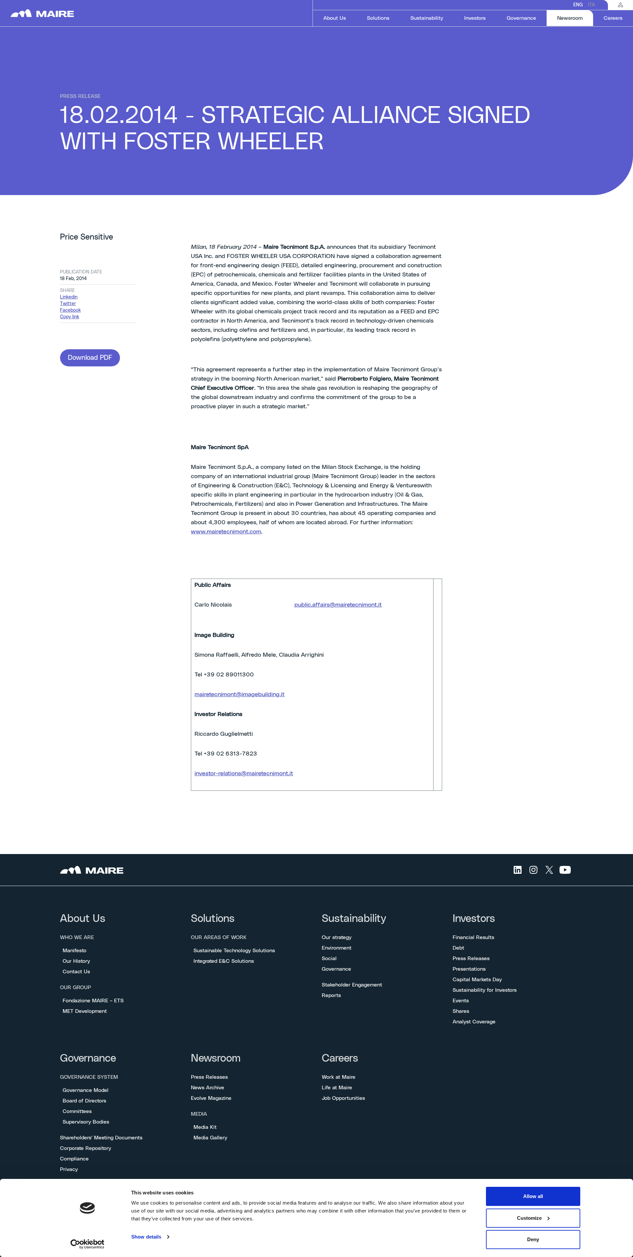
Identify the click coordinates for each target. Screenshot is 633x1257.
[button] (90, 357)
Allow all (533, 1196)
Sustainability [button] (426, 18)
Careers (340, 1058)
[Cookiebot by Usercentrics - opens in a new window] (87, 1244)
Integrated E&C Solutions (224, 961)
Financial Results (473, 937)
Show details (146, 1237)
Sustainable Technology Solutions (234, 950)
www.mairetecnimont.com (226, 532)
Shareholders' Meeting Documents (101, 1137)
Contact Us (76, 971)
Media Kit (205, 1127)
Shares (461, 1011)
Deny (533, 1239)
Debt (458, 948)
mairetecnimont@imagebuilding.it (240, 695)
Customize (529, 1218)
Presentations (469, 969)
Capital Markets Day (477, 979)
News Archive (207, 1087)
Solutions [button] (378, 18)
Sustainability (354, 918)
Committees (77, 1111)
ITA (591, 5)
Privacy (69, 1169)
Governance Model (85, 1090)
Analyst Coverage (474, 1021)
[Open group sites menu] (620, 5)
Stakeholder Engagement (352, 984)
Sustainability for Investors (485, 990)
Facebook (70, 310)
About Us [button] (334, 18)
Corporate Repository (85, 1148)
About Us (82, 918)
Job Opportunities (343, 1098)
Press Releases (471, 958)
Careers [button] (613, 18)
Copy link (69, 317)
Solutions (212, 918)
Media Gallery (210, 1137)
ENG (578, 5)
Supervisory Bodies (86, 1122)
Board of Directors (84, 1100)
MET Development (85, 1011)
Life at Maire (337, 1087)
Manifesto (74, 950)
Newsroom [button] (575, 18)
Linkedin (68, 297)
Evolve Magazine (211, 1098)
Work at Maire (338, 1077)
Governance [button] (521, 18)
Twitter (68, 303)
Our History (76, 961)
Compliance (74, 1158)
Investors (474, 918)
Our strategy (336, 937)
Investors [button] (475, 18)
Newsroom (216, 1058)
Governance (336, 969)
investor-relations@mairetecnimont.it (244, 774)
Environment (336, 948)
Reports (331, 995)
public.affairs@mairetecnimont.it (338, 605)
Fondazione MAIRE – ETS (93, 1000)
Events (461, 1000)
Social (329, 958)
